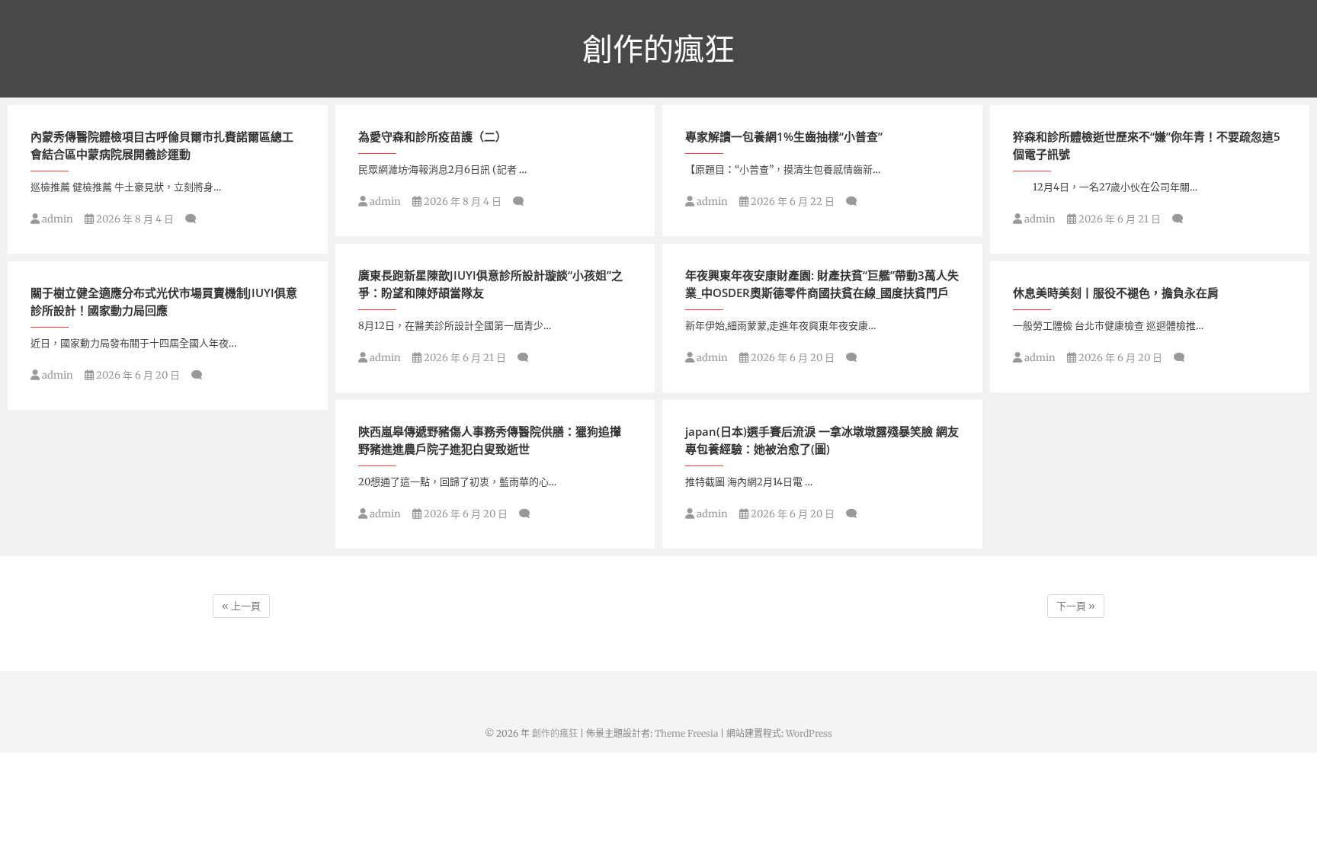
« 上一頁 (241, 606)
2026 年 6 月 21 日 (1118, 219)
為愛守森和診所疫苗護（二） (432, 136)
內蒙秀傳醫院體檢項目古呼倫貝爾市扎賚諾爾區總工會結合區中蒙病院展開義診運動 (161, 145)
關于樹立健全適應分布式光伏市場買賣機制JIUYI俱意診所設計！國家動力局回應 (163, 301)
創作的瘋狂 (658, 48)
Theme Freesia (686, 733)
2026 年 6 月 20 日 (791, 357)
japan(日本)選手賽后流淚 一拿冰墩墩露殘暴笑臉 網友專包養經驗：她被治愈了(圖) (822, 440)
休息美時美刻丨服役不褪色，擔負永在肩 (1116, 292)
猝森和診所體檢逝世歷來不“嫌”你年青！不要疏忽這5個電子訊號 (1146, 145)
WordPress (809, 733)
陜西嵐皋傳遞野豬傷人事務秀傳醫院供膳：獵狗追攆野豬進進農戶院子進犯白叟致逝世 (489, 440)
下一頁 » (1075, 606)
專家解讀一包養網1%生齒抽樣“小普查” (784, 136)
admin (56, 219)
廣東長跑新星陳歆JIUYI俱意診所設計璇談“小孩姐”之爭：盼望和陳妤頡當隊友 (490, 283)
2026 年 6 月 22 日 (791, 201)
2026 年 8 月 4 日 (134, 219)
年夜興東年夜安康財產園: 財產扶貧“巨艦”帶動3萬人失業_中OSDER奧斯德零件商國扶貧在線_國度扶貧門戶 (822, 283)
